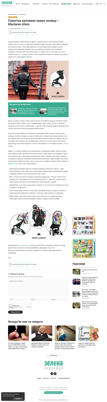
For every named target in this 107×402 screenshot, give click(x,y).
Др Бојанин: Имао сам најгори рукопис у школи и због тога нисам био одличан (40, 344)
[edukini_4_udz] (84, 248)
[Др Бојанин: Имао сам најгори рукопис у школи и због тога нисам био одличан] (41, 333)
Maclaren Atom (13, 164)
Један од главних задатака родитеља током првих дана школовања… (87, 344)
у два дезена (23, 245)
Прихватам (18, 398)
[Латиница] (101, 4)
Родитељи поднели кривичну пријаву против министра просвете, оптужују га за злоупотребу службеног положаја (90, 281)
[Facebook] (52, 373)
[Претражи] (104, 4)
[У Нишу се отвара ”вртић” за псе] (76, 272)
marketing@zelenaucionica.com (53, 392)
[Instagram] (55, 373)
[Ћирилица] (97, 4)
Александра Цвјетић (15, 28)
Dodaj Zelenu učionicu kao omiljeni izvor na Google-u (24, 32)
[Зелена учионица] (7, 4)
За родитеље (13, 17)
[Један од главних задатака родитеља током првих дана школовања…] (88, 333)
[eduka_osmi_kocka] (84, 224)
